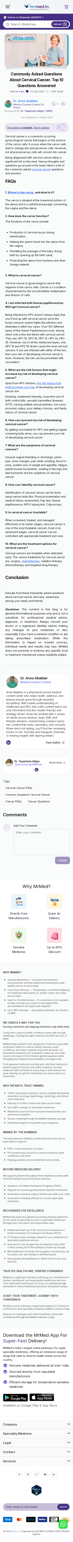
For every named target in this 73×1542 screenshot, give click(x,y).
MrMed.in (16, 1531)
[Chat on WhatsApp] (63, 1524)
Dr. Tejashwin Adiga (32, 110)
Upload (57, 24)
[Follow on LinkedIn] (8, 742)
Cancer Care (17, 91)
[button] (7, 6)
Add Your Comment (25, 825)
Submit (63, 1506)
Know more (55, 762)
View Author (53, 742)
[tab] (36, 1424)
